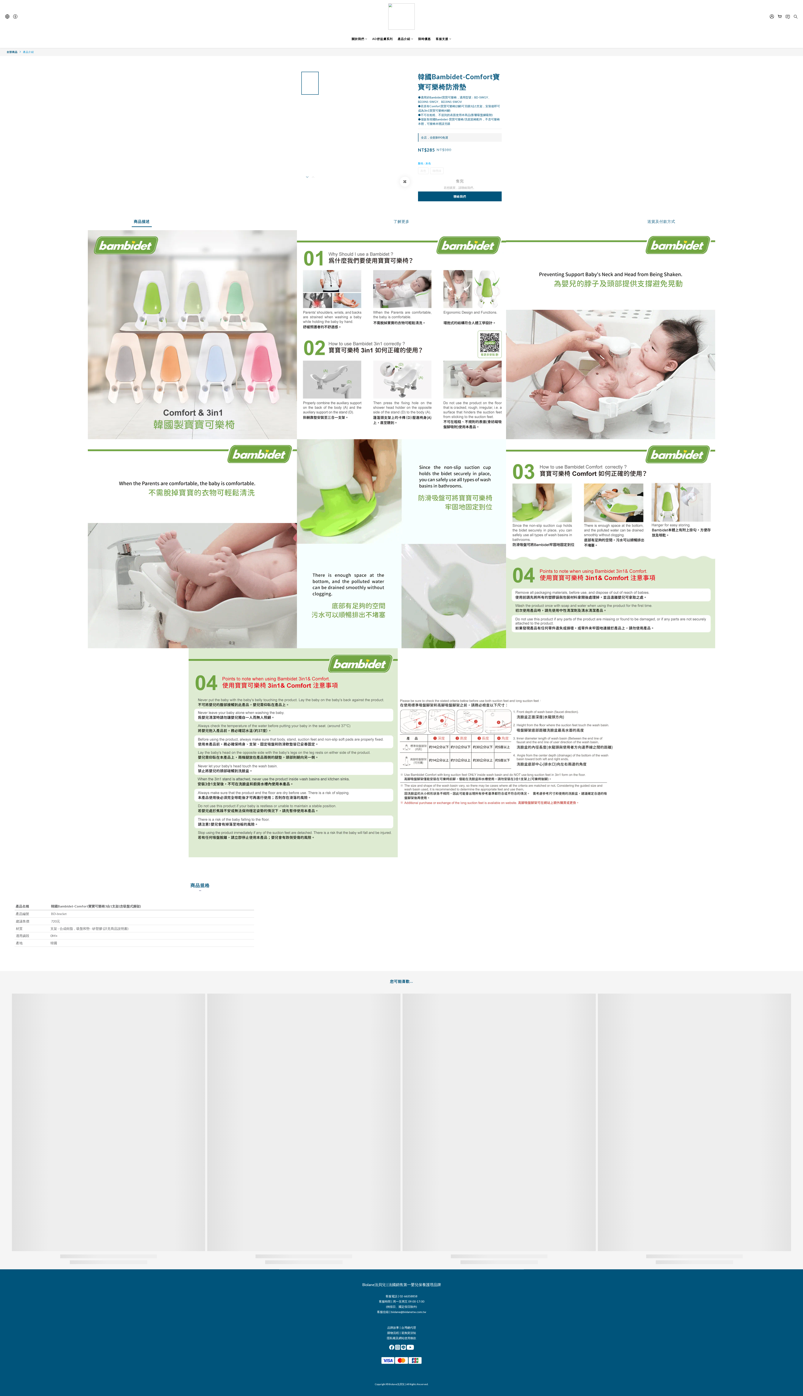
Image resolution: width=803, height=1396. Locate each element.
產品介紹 (404, 39)
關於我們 (358, 39)
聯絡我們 (460, 196)
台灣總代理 (408, 1327)
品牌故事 (393, 1327)
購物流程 (393, 1333)
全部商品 (12, 52)
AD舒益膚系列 (382, 39)
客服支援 (442, 39)
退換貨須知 (408, 1333)
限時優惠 (424, 39)
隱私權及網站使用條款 (401, 1338)
